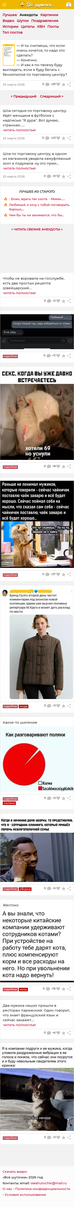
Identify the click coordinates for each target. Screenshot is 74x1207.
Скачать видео (15, 1172)
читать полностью (19, 130)
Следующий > (52, 96)
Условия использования (25, 1195)
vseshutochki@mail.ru (48, 1183)
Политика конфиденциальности (42, 1189)
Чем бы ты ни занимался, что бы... (36, 215)
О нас (7, 1189)
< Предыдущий (23, 96)
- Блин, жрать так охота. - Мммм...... (37, 199)
